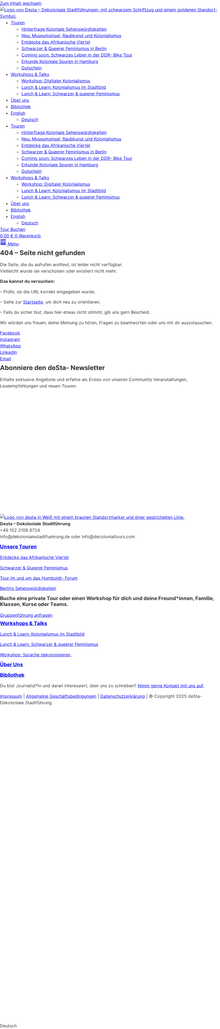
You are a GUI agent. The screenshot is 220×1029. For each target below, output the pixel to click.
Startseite (33, 302)
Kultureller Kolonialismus (56, 754)
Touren (18, 22)
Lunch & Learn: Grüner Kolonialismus (37, 826)
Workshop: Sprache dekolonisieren (36, 654)
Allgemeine (38, 696)
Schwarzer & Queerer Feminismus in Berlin (64, 48)
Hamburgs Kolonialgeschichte (30, 785)
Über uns (20, 100)
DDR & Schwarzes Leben (25, 774)
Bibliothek (21, 106)
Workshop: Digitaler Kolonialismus (55, 80)
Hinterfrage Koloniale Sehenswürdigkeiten (64, 29)
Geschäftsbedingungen (73, 696)
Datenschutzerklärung (66, 477)
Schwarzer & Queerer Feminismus (34, 567)
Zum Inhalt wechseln (20, 3)
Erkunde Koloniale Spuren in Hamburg (59, 61)
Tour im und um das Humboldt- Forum (39, 578)
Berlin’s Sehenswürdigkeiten (28, 588)
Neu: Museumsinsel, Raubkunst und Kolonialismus (71, 35)
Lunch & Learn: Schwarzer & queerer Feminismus (70, 93)
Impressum (11, 696)
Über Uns (11, 664)
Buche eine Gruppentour (38, 968)
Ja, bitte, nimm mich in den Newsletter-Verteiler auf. (61, 457)
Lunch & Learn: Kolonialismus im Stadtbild (63, 87)
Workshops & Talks (30, 74)
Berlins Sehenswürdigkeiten (28, 764)
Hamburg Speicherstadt (24, 946)
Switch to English (17, 1015)
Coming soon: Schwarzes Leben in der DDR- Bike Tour (76, 55)
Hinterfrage (11, 915)
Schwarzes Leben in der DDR (29, 936)
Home (7, 712)
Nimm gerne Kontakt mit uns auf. (171, 685)
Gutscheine (11, 795)
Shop (8, 992)
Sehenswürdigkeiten (45, 915)
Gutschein (31, 68)
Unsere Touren (18, 547)
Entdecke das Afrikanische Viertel (55, 42)
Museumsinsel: (14, 754)
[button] (110, 1026)
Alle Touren (18, 883)
